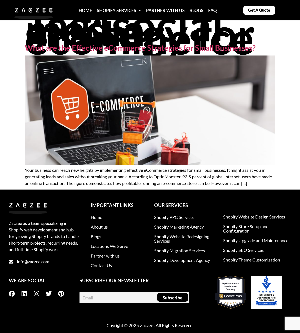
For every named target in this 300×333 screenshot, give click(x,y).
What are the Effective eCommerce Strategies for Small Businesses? (140, 47)
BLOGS (196, 10)
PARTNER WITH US (165, 10)
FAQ (212, 10)
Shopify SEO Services (243, 250)
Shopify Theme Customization (251, 259)
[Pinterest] (64, 294)
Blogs (96, 236)
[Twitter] (52, 294)
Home (96, 217)
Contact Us (101, 265)
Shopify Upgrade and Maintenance (255, 240)
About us (99, 226)
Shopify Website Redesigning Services (181, 238)
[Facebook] (15, 294)
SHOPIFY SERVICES (116, 10)
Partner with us (105, 255)
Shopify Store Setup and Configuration (246, 228)
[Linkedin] (27, 294)
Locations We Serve (109, 246)
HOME (85, 10)
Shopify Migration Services (179, 250)
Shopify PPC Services (174, 217)
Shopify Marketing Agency (179, 226)
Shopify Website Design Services (254, 216)
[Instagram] (39, 294)
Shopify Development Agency (182, 260)
